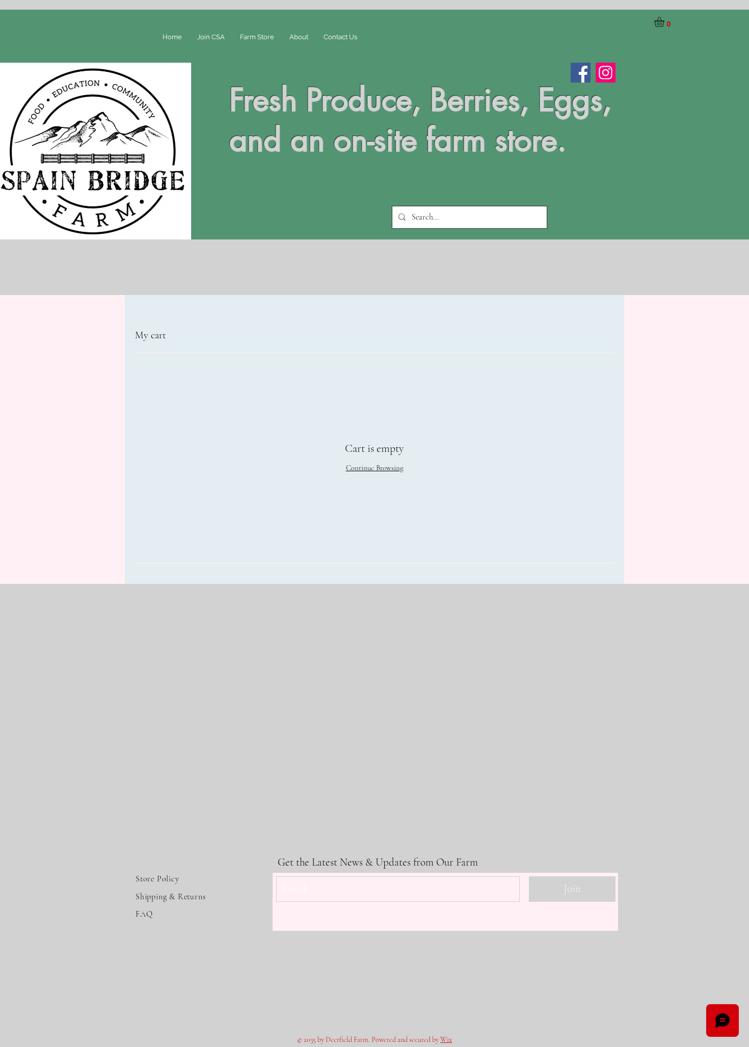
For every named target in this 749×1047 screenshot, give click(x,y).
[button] (665, 22)
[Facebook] (581, 73)
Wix (446, 1039)
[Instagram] (606, 73)
